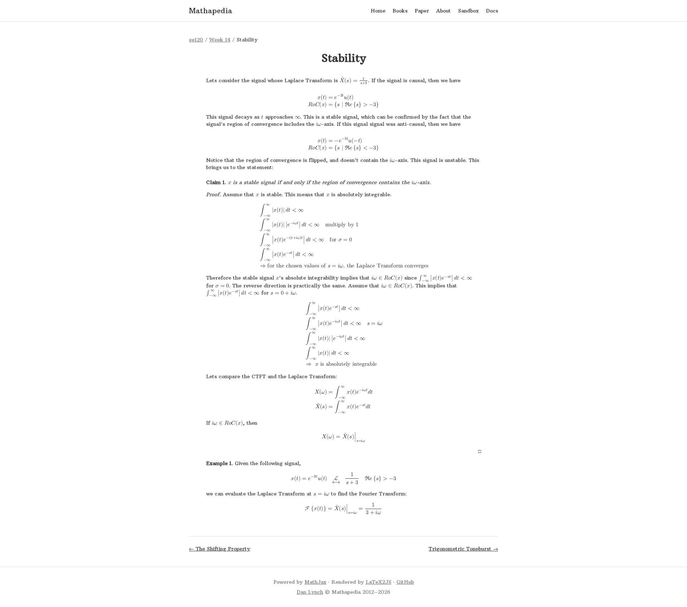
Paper (422, 11)
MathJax (315, 582)
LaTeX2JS (378, 582)
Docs (492, 11)
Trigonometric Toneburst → (463, 549)
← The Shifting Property (219, 549)
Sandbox (468, 11)
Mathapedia (210, 10)
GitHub (405, 582)
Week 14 (219, 39)
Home (378, 11)
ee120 (196, 39)
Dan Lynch (310, 592)
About (443, 11)
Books (400, 11)
